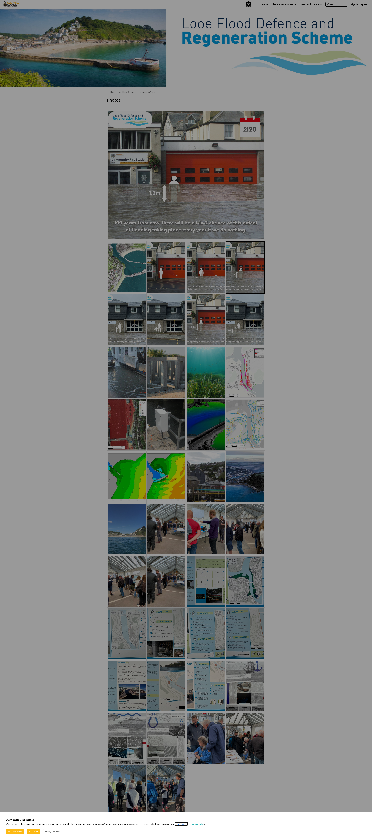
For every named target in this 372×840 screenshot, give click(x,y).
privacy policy (181, 824)
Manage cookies (52, 831)
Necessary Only (15, 831)
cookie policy (198, 824)
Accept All (33, 831)
